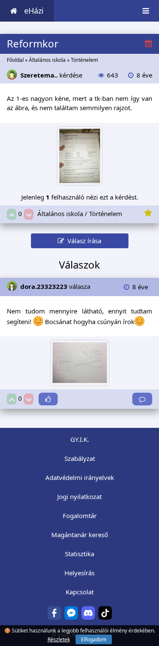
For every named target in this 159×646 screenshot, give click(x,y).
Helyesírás (79, 572)
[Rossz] (28, 214)
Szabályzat (79, 458)
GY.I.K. (79, 439)
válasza (55, 286)
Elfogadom (93, 639)
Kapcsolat (80, 592)
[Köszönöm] (48, 399)
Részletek (58, 639)
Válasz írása (82, 240)
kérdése (51, 75)
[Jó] (12, 214)
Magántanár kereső (79, 534)
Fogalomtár (80, 515)
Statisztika (79, 553)
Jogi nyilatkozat (79, 496)
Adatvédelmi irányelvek (79, 477)
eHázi (34, 11)
